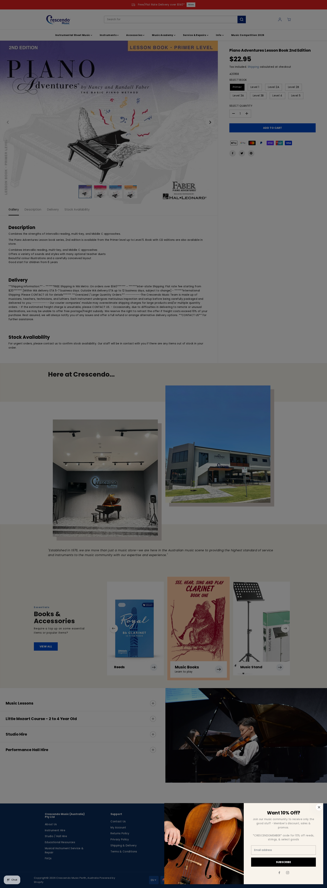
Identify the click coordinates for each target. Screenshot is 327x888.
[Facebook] (279, 873)
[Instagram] (287, 873)
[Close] (319, 807)
